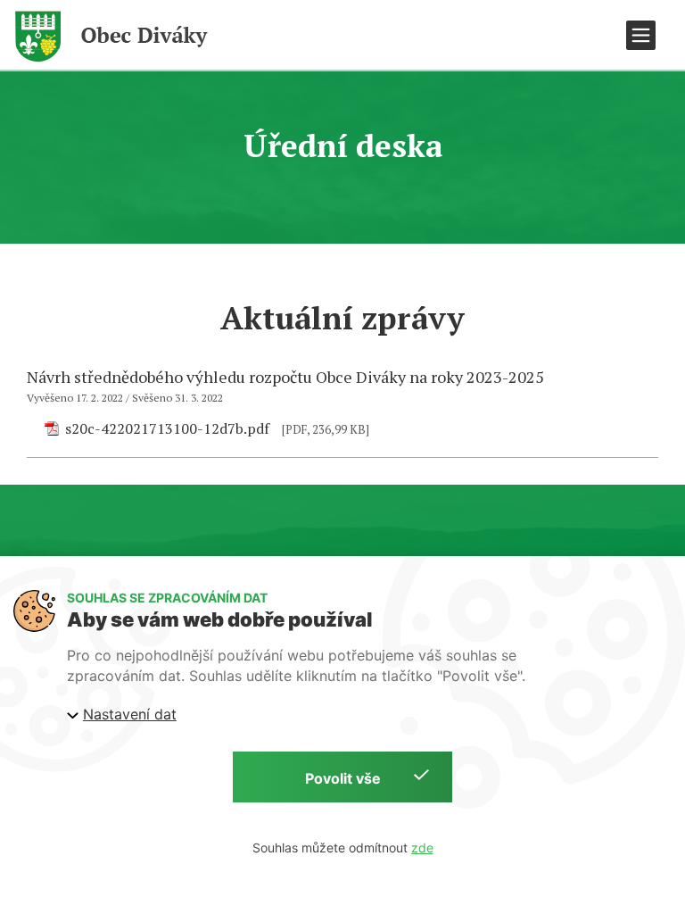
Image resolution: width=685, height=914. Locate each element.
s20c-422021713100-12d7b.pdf (167, 428)
